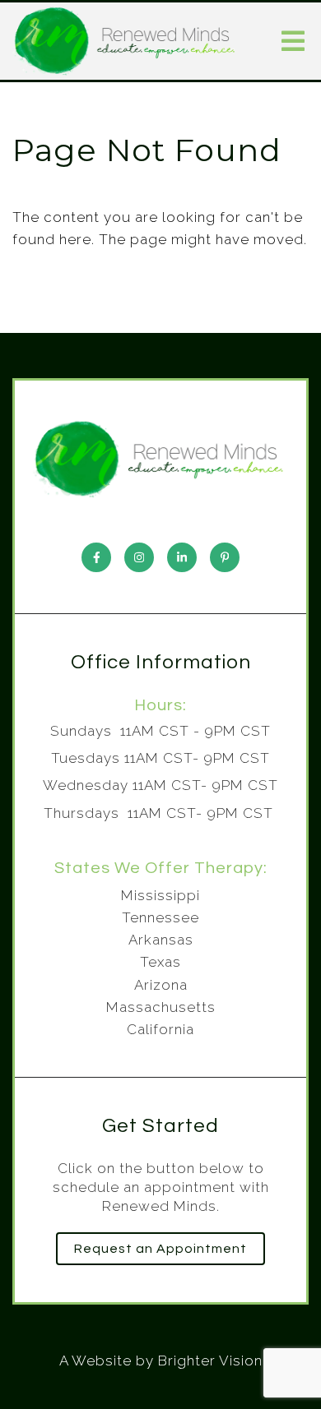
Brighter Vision (210, 1360)
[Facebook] (96, 557)
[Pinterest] (225, 557)
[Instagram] (139, 557)
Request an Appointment (160, 1248)
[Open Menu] (293, 41)
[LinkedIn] (182, 557)
